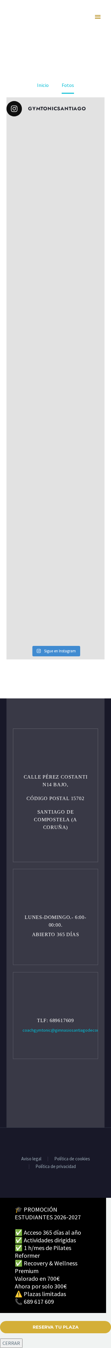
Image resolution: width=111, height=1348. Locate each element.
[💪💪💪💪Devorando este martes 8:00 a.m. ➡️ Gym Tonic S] (55, 613)
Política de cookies (72, 1159)
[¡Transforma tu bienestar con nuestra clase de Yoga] (55, 151)
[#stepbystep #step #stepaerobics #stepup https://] (55, 267)
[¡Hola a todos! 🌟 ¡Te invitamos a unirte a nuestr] (55, 382)
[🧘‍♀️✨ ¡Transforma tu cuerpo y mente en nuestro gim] (55, 324)
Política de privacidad (55, 1166)
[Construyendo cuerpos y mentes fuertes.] (55, 498)
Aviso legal (31, 1159)
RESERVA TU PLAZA (56, 1327)
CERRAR (11, 1343)
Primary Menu (98, 18)
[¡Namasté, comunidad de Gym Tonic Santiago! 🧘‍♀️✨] (55, 440)
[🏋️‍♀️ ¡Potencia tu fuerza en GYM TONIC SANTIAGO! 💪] (55, 209)
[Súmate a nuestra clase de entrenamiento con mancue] (55, 555)
